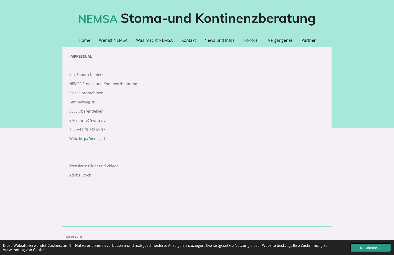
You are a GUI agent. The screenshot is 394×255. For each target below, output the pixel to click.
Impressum (72, 236)
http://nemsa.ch (92, 138)
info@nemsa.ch (94, 120)
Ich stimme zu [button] (370, 247)
